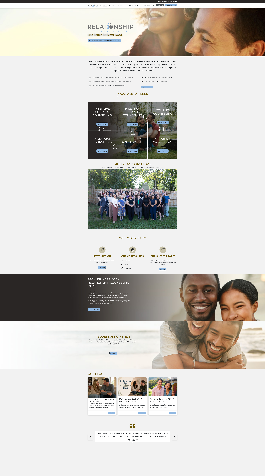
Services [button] (111, 5)
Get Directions (163, 1)
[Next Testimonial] (174, 437)
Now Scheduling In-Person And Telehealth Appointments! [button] (104, 40)
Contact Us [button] (113, 353)
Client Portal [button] (160, 5)
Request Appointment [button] (171, 5)
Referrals (147, 5)
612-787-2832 (173, 1)
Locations (130, 5)
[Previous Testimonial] (90, 437)
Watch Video (95, 309)
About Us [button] (138, 5)
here (162, 167)
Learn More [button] (102, 267)
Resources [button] (120, 5)
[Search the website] (154, 5)
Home (105, 5)
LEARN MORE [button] (102, 124)
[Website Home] (94, 5)
